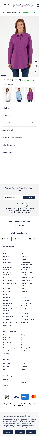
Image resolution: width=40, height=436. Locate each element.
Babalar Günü (7, 324)
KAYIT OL (29, 196)
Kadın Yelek (6, 299)
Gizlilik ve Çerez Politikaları (8, 337)
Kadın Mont (6, 296)
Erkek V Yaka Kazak (8, 279)
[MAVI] (19, 93)
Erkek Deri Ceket (25, 290)
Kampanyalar (7, 255)
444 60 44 (19, 224)
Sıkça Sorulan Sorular (27, 349)
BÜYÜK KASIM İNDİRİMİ (10, 321)
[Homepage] (21, 5)
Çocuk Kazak (24, 315)
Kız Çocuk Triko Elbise (27, 318)
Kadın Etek (24, 293)
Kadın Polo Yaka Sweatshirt (7, 308)
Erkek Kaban (6, 290)
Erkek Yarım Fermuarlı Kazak (27, 283)
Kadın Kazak (6, 312)
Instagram (24, 378)
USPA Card (24, 365)
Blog (4, 368)
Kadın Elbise (7, 293)
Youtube (5, 384)
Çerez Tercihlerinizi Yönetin (26, 337)
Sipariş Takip (24, 334)
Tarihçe (23, 362)
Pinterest (23, 381)
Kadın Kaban (24, 296)
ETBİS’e (20, 405)
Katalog (23, 368)
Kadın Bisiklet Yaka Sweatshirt (26, 303)
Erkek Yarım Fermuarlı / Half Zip (27, 272)
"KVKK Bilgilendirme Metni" (21, 210)
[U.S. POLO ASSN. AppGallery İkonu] (33, 237)
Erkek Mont (6, 287)
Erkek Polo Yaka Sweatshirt (7, 267)
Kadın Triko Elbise (26, 307)
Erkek (4, 252)
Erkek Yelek (24, 287)
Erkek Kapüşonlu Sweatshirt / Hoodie (26, 262)
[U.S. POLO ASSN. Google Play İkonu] (19, 237)
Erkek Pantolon (25, 258)
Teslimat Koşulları (8, 349)
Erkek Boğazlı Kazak (26, 279)
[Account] (32, 5)
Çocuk (22, 252)
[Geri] (4, 12)
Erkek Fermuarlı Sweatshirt (7, 272)
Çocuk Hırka (6, 318)
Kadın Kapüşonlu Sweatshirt (8, 303)
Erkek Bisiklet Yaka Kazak (28, 276)
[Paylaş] (36, 59)
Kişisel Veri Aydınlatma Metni (9, 342)
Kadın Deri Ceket (26, 299)
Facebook (6, 378)
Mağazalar (6, 365)
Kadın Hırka (24, 312)
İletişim (5, 334)
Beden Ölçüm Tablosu (27, 346)
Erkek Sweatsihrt (8, 261)
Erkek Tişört (24, 255)
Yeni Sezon (6, 249)
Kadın (22, 249)
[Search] (9, 5)
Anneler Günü (25, 321)
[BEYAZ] (7, 93)
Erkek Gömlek (7, 258)
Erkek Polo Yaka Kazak (9, 282)
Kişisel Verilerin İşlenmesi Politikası (28, 342)
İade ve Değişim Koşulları (10, 346)
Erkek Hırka (6, 276)
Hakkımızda (6, 362)
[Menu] (4, 5)
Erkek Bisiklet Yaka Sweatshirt (26, 267)
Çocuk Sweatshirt (8, 315)
